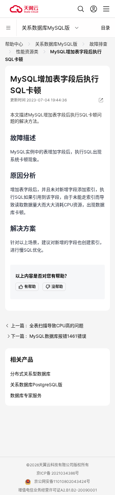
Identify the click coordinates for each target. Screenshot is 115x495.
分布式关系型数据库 (30, 373)
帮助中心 (14, 44)
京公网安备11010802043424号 (62, 481)
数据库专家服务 (26, 395)
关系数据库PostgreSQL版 (36, 384)
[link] (14, 44)
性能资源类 (27, 51)
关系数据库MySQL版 (56, 44)
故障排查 (97, 44)
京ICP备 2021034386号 (57, 473)
